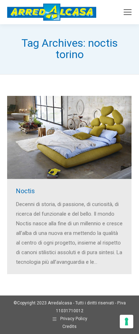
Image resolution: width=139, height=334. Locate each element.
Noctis (25, 191)
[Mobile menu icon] (127, 12)
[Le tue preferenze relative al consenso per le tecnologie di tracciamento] (126, 321)
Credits (69, 326)
